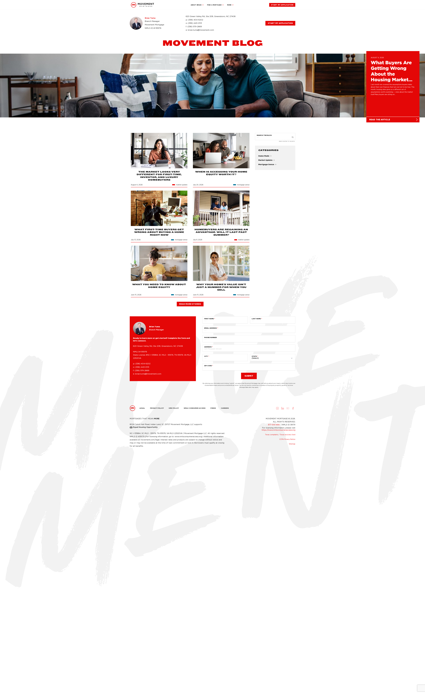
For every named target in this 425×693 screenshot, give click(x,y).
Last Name (256, 318)
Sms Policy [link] (174, 408)
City (206, 356)
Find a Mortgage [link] (214, 5)
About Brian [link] (196, 5)
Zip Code (208, 365)
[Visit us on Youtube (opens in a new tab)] (287, 408)
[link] (142, 5)
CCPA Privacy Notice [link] (287, 439)
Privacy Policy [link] (157, 408)
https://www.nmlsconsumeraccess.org (278, 430)
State (254, 356)
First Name (209, 318)
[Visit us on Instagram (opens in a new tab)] (277, 408)
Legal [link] (142, 408)
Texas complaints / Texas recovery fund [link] (280, 435)
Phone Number (210, 337)
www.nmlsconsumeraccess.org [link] (188, 437)
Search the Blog (264, 135)
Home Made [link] (263, 156)
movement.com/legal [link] (150, 440)
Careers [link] (225, 408)
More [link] (229, 5)
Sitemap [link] (292, 444)
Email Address (210, 328)
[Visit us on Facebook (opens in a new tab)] (293, 408)
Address (208, 347)
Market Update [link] (265, 160)
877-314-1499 (274, 425)
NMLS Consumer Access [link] (195, 408)
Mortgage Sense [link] (266, 164)
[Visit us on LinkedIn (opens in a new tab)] (282, 408)
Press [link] (213, 408)
